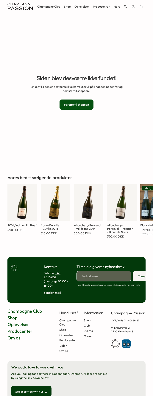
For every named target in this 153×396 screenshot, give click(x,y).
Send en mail (52, 292)
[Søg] (125, 6)
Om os (13, 338)
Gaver (88, 336)
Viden (63, 345)
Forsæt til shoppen (76, 104)
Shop (12, 317)
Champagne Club (24, 311)
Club (87, 325)
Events (88, 331)
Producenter (19, 331)
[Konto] (133, 6)
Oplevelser (18, 324)
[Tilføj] (31, 215)
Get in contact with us (29, 391)
